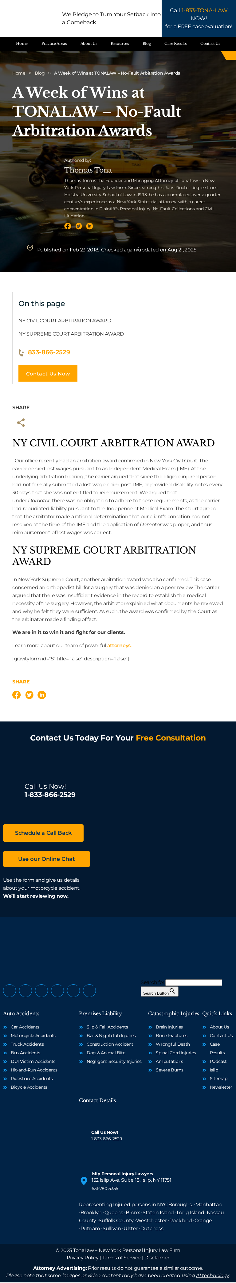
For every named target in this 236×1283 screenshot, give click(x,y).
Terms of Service (121, 1258)
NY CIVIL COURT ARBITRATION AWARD (64, 321)
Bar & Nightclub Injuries (111, 1035)
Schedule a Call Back (43, 833)
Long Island (190, 1212)
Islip (214, 1070)
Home (22, 43)
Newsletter (221, 1087)
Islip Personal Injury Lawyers (122, 1173)
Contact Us (210, 43)
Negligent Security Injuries (114, 1061)
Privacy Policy (83, 1258)
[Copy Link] (21, 423)
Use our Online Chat (46, 859)
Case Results (175, 43)
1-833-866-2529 (50, 795)
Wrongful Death (173, 1044)
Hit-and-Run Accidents (34, 1070)
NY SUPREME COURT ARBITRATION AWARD (71, 334)
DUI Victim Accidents (33, 1061)
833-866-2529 (49, 352)
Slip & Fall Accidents (107, 1027)
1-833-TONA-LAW (205, 10)
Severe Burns (169, 1070)
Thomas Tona (88, 170)
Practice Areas (54, 43)
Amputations (169, 1061)
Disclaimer (156, 1258)
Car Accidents (25, 1027)
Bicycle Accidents (29, 1087)
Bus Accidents (25, 1053)
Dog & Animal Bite (106, 1053)
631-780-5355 (105, 1188)
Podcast (218, 1061)
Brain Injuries (169, 1027)
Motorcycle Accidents (33, 1035)
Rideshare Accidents (32, 1078)
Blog (147, 43)
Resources (119, 43)
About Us (89, 43)
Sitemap (218, 1078)
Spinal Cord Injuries (176, 1053)
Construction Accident (110, 1044)
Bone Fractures (171, 1035)
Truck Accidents (27, 1044)
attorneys (119, 645)
